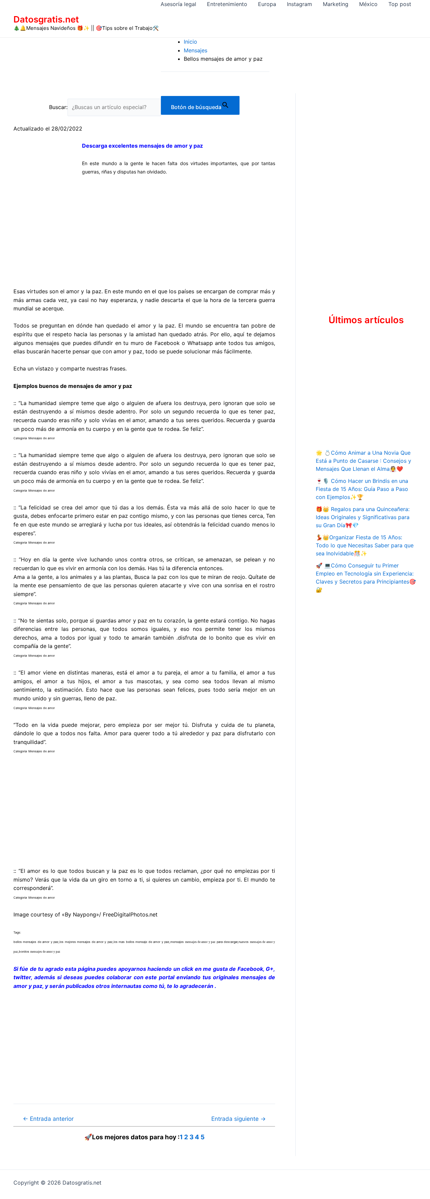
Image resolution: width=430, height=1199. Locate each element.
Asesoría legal (178, 4)
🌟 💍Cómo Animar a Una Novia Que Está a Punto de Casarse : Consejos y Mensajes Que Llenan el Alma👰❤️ (363, 460)
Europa (267, 4)
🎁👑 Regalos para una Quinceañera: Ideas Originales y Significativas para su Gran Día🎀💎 (363, 517)
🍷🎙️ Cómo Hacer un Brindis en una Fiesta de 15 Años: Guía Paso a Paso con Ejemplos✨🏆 (362, 489)
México (368, 4)
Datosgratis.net (46, 19)
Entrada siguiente (238, 1118)
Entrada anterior (48, 1118)
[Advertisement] (144, 232)
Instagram (299, 4)
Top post (399, 4)
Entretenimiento (227, 4)
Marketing (335, 4)
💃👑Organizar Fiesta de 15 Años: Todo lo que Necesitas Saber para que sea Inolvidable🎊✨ (365, 545)
